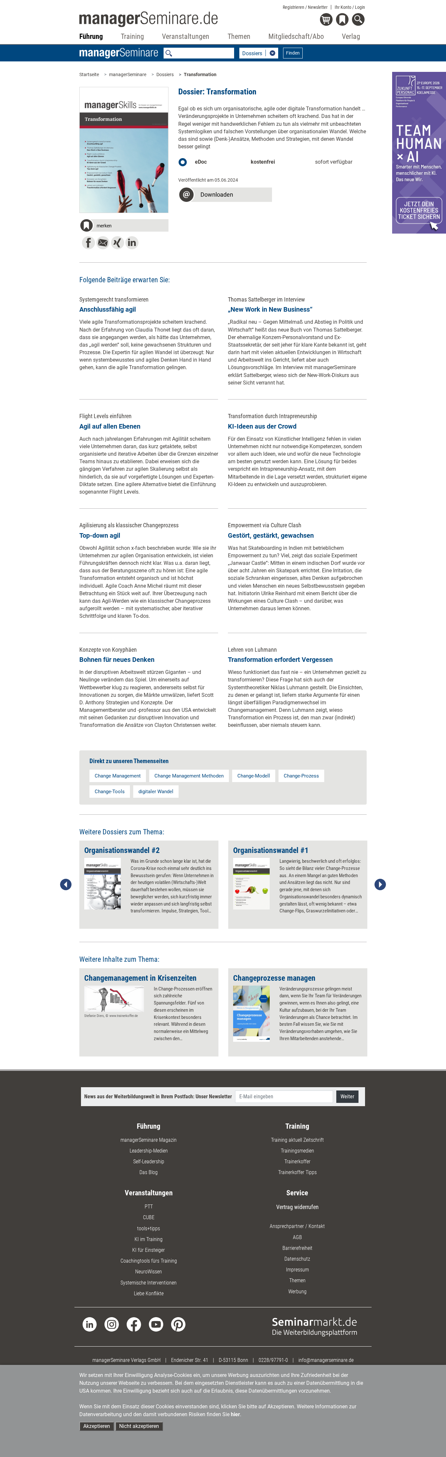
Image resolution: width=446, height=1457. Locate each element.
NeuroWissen (148, 1272)
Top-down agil (99, 535)
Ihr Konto (350, 7)
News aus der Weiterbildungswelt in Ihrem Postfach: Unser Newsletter (158, 1096)
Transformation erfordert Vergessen (280, 659)
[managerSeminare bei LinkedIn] (89, 1324)
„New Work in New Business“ (270, 309)
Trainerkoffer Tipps (297, 1172)
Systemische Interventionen (148, 1283)
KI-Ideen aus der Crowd (262, 426)
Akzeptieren (96, 1426)
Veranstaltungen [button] (185, 36)
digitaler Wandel (155, 791)
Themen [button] (239, 36)
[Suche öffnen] (359, 20)
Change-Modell (253, 776)
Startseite (89, 74)
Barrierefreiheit (297, 1248)
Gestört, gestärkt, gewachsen (271, 535)
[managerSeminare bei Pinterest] (178, 1324)
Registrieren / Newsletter (305, 7)
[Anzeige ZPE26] (419, 152)
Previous (66, 884)
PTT (149, 1206)
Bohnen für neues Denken (116, 659)
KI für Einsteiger (148, 1250)
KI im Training (149, 1239)
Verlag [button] (351, 36)
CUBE (148, 1217)
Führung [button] (91, 36)
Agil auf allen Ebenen (109, 426)
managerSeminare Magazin (148, 1140)
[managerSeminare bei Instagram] (111, 1324)
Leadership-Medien (149, 1151)
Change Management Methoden (189, 776)
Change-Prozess (301, 776)
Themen (297, 1280)
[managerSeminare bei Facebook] (133, 1324)
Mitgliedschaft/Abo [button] (296, 36)
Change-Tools (110, 791)
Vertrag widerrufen (297, 1206)
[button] (124, 226)
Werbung (297, 1291)
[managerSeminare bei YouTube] (156, 1324)
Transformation (200, 74)
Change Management (118, 776)
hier (235, 1414)
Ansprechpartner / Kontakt (297, 1226)
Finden (293, 53)
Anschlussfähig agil (107, 309)
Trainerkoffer (297, 1161)
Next (380, 884)
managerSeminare (127, 74)
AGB (297, 1237)
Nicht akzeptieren (139, 1426)
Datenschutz (297, 1259)
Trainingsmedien (297, 1151)
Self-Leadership (148, 1161)
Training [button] (132, 36)
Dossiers (165, 74)
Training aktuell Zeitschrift (297, 1140)
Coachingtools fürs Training (148, 1261)
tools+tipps (148, 1228)
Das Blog (148, 1172)
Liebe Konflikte (149, 1293)
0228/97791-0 (273, 1360)
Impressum (297, 1270)
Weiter (347, 1096)
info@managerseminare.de (326, 1360)
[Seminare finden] (315, 1326)
